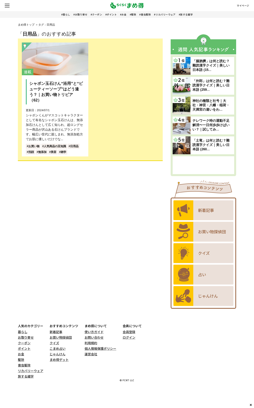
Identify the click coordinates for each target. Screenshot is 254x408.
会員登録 (129, 331)
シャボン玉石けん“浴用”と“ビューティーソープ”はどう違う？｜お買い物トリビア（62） (56, 91)
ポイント (112, 14)
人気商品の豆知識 (55, 146)
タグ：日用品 (46, 24)
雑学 (63, 151)
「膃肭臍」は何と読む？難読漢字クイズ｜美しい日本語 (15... (211, 65)
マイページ (243, 5)
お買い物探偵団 (61, 337)
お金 (123, 14)
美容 (53, 151)
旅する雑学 (186, 14)
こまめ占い (57, 348)
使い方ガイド (94, 331)
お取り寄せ (81, 14)
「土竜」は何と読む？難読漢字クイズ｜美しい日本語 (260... (211, 145)
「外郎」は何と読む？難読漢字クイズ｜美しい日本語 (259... (211, 85)
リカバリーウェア (166, 14)
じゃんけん (57, 354)
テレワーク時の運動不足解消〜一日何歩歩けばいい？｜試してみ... (211, 125)
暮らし (66, 14)
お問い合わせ (94, 337)
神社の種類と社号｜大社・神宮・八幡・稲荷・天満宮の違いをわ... (211, 105)
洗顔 (31, 151)
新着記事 (56, 331)
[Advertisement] (203, 165)
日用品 (74, 146)
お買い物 (33, 146)
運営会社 (91, 354)
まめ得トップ (26, 24)
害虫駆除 (146, 14)
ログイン (129, 337)
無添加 (42, 151)
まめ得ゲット (59, 359)
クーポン (97, 14)
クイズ (54, 342)
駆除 (133, 14)
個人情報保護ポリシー (100, 348)
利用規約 (91, 342)
